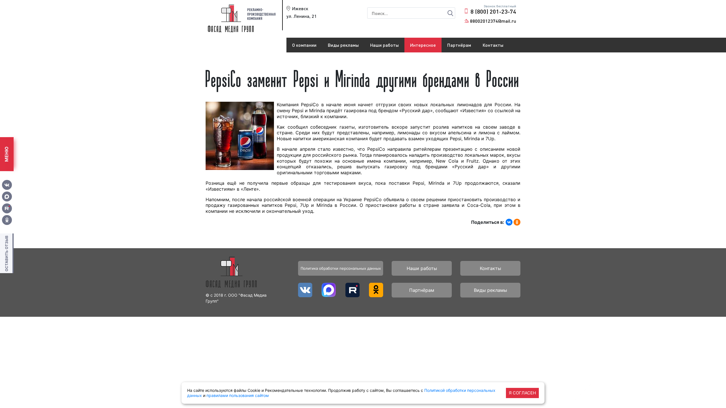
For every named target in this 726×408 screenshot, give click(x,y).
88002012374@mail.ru (493, 21)
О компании (304, 45)
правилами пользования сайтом (237, 395)
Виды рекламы (343, 45)
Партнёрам (459, 45)
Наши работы (384, 45)
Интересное (423, 45)
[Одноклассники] (517, 222)
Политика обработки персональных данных (341, 268)
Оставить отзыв (6, 253)
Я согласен (522, 393)
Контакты (492, 45)
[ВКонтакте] (509, 222)
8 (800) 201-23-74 (493, 11)
